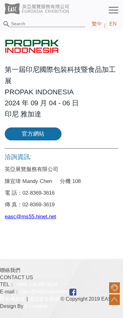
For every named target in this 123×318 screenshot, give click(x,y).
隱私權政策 (12, 299)
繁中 (97, 23)
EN (113, 23)
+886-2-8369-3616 (36, 284)
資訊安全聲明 (44, 299)
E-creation (36, 306)
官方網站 (33, 134)
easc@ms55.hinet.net (44, 291)
